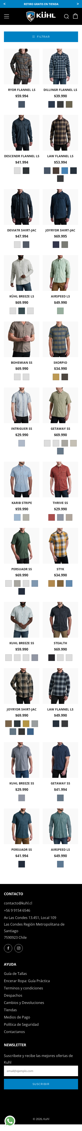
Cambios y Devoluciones (24, 1002)
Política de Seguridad (21, 1024)
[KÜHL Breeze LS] (21, 273)
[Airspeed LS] (60, 273)
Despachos (13, 995)
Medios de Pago (17, 1017)
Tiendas (10, 1009)
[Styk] (60, 546)
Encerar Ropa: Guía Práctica (27, 980)
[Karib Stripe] (21, 479)
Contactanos (14, 1031)
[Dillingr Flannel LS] (60, 66)
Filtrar (43, 36)
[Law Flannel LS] (60, 133)
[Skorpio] (60, 339)
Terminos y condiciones (23, 988)
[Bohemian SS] (21, 339)
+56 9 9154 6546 (17, 910)
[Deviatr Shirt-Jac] (21, 207)
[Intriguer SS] (21, 405)
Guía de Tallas (15, 973)
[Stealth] (60, 620)
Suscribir (41, 1084)
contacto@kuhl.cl (18, 903)
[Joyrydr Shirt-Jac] (60, 207)
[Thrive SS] (60, 479)
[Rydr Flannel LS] (21, 66)
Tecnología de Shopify (41, 1114)
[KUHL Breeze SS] (21, 620)
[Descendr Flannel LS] (21, 133)
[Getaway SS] (60, 405)
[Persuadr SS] (21, 546)
